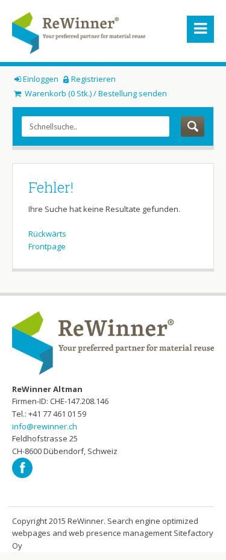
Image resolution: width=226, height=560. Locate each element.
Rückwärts (47, 233)
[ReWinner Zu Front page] (78, 33)
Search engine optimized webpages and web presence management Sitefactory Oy (112, 533)
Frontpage (47, 246)
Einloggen (40, 78)
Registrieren (93, 78)
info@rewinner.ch (44, 426)
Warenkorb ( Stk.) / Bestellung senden (95, 93)
